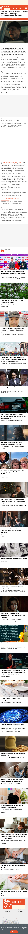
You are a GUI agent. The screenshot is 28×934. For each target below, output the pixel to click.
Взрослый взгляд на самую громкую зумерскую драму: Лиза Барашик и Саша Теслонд (14, 471)
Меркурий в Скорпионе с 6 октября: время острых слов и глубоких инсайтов (13, 725)
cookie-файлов (22, 929)
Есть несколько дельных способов (10, 869)
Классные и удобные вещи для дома (11, 783)
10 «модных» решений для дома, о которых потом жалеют (12, 806)
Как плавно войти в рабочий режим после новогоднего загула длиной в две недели (13, 501)
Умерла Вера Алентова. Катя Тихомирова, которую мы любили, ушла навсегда (13, 615)
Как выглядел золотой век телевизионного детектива (9, 388)
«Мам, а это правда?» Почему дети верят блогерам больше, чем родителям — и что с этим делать (14, 836)
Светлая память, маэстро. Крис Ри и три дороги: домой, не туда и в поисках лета (13, 671)
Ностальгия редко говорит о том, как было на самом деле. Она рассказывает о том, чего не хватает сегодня (14, 359)
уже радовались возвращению (12, 162)
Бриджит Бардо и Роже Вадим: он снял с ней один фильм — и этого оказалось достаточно (14, 559)
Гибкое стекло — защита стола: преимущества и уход (10, 699)
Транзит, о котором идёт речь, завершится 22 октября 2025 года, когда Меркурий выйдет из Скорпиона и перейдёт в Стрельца (13, 730)
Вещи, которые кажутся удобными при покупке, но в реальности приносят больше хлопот (13, 811)
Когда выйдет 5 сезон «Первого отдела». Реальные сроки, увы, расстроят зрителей (14, 530)
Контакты (8, 911)
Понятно (14, 931)
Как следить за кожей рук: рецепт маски (14, 891)
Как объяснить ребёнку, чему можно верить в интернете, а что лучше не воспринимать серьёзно (13, 842)
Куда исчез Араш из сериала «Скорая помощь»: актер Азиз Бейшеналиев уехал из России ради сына (12, 330)
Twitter (21, 911)
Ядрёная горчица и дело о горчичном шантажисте (13, 754)
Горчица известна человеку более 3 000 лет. (13, 757)
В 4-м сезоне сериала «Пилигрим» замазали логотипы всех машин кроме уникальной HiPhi (13, 416)
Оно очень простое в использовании (11, 702)
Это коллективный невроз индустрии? (11, 420)
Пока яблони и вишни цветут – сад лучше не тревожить (12, 301)
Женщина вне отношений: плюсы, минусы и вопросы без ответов (12, 443)
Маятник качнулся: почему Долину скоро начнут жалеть (12, 587)
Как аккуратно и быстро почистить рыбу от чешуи (13, 866)
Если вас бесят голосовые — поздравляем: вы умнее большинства (13, 644)
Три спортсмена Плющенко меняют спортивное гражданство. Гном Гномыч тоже (13, 273)
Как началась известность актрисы (10, 564)
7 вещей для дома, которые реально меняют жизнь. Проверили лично (12, 780)
